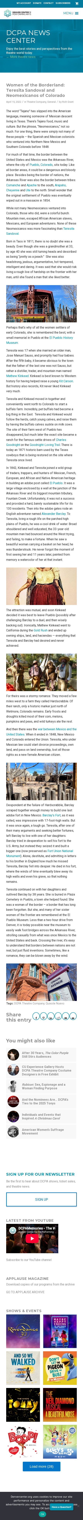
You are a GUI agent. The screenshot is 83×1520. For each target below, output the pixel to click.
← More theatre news (21, 57)
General (51, 101)
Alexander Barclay (54, 514)
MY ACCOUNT (24, 3)
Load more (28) (41, 1466)
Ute (28, 190)
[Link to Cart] (76, 4)
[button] (68, 13)
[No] (78, 1506)
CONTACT (48, 3)
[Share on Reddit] (58, 1016)
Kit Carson (66, 381)
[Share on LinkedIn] (50, 1016)
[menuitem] (24, 3)
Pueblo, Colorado (41, 165)
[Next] (68, 302)
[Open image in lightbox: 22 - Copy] (43, 981)
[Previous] (15, 302)
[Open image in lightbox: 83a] (43, 586)
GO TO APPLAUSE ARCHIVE (25, 1292)
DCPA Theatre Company (29, 1003)
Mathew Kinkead (17, 376)
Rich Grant (68, 101)
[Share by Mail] (65, 1016)
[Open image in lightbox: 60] (43, 303)
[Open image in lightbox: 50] (43, 781)
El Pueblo (56, 483)
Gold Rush (40, 630)
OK (42, 1514)
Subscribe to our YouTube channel (29, 1260)
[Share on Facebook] (36, 1016)
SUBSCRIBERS (63, 3)
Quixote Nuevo (55, 1003)
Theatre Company (36, 101)
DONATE (37, 3)
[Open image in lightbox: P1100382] (43, 672)
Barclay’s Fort (51, 815)
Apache (32, 185)
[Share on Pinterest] (43, 1016)
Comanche (13, 185)
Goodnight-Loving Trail (45, 445)
